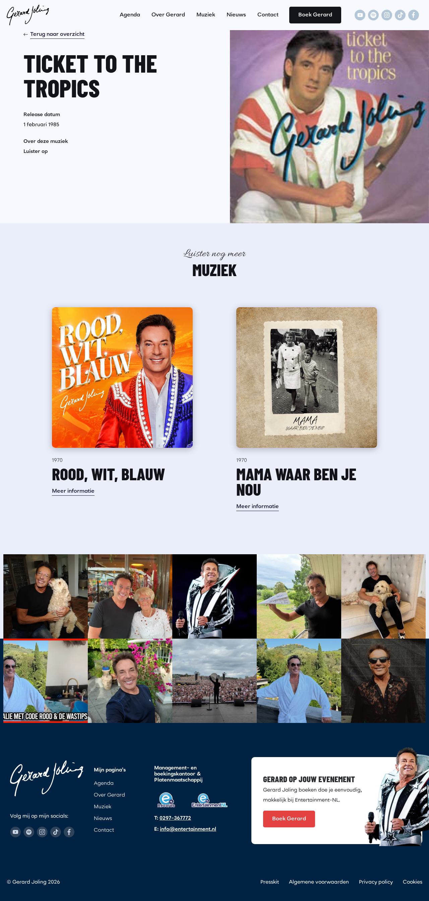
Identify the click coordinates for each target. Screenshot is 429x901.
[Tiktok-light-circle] (400, 15)
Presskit (269, 882)
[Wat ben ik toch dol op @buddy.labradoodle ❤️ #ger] (383, 596)
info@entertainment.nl (188, 829)
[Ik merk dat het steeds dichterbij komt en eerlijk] (214, 596)
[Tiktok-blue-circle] (55, 832)
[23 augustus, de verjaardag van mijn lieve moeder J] (130, 596)
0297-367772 (175, 818)
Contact (268, 15)
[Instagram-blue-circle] (42, 832)
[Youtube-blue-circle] (15, 832)
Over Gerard (168, 15)
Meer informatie (73, 491)
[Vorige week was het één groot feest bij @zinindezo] (214, 681)
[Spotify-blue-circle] (28, 832)
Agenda (130, 15)
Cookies (412, 882)
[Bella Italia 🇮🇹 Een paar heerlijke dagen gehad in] (299, 681)
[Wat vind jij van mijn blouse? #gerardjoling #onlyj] (383, 681)
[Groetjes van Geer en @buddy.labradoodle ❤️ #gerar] (45, 596)
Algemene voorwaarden (319, 882)
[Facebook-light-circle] (413, 15)
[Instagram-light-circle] (386, 15)
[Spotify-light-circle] (373, 15)
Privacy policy (376, 882)
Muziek (205, 15)
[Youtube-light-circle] (360, 15)
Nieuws (236, 15)
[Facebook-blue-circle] (69, 832)
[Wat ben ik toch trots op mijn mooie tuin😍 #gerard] (130, 681)
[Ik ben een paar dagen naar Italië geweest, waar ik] (45, 681)
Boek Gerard (315, 15)
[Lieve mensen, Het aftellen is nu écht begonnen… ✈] (299, 596)
